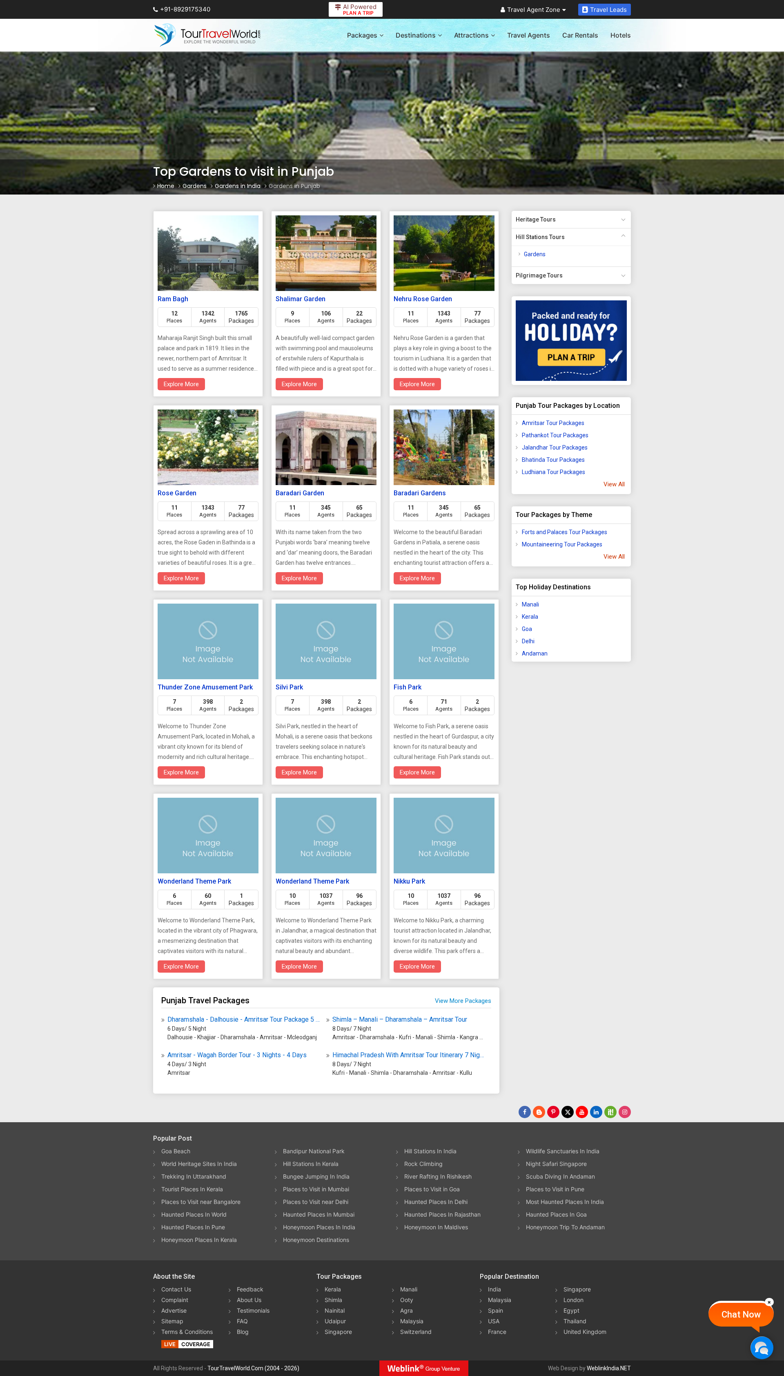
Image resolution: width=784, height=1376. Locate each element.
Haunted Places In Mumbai (318, 1214)
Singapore (338, 1331)
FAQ (242, 1321)
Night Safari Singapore (556, 1163)
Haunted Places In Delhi (436, 1201)
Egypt (571, 1310)
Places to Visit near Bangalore (201, 1201)
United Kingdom (585, 1331)
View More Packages (463, 1001)
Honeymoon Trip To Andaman (565, 1227)
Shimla (333, 1299)
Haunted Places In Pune (193, 1227)
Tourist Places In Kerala (192, 1189)
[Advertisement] (544, 796)
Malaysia (411, 1321)
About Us (249, 1299)
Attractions (471, 35)
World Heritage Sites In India (199, 1163)
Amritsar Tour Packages (553, 423)
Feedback (250, 1289)
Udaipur (335, 1321)
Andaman (535, 653)
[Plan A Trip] (571, 340)
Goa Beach (175, 1151)
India (494, 1289)
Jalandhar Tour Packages (555, 447)
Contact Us (176, 1289)
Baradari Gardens (420, 493)
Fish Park (407, 687)
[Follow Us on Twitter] (567, 1112)
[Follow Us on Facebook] (525, 1112)
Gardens (535, 254)
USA (493, 1321)
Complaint (174, 1299)
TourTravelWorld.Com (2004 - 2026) (253, 1368)
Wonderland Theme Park (194, 881)
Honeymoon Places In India (319, 1227)
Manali (530, 604)
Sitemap (172, 1321)
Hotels (620, 35)
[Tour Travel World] (207, 35)
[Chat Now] (762, 1347)
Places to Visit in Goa (432, 1189)
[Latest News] (539, 1112)
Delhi (528, 641)
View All (614, 484)
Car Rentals (580, 35)
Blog (243, 1331)
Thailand (575, 1321)
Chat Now (741, 1314)
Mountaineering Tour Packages (562, 544)
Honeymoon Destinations (316, 1239)
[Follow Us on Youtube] (582, 1112)
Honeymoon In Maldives (436, 1227)
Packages (362, 35)
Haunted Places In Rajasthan (442, 1214)
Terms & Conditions (187, 1331)
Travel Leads (608, 9)
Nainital (335, 1310)
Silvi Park (289, 687)
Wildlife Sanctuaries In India (562, 1151)
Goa (527, 629)
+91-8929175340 (185, 9)
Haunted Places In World (194, 1214)
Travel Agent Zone (533, 9)
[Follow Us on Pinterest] (553, 1112)
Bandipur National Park (314, 1151)
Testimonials (253, 1310)
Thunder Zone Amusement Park (205, 687)
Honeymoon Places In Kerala (199, 1239)
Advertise (174, 1310)
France (497, 1331)
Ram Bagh (173, 299)
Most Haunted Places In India (565, 1201)
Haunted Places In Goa (556, 1214)
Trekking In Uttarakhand (193, 1176)
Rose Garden (177, 493)
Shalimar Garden (300, 299)
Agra (406, 1310)
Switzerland (416, 1331)
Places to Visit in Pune (555, 1189)
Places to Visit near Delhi (315, 1201)
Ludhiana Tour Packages (553, 472)
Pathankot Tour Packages (555, 435)
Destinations (416, 35)
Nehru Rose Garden (423, 299)
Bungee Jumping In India (316, 1176)
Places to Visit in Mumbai (316, 1189)
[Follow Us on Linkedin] (596, 1112)
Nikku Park (409, 881)
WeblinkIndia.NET (609, 1368)
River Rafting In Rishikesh (438, 1176)
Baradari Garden (300, 493)
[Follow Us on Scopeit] (610, 1112)
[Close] (769, 1302)
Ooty (406, 1299)
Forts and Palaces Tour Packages (564, 532)
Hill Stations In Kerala (311, 1163)
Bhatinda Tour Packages (553, 459)
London (574, 1299)
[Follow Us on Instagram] (625, 1112)
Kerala (530, 616)
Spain (495, 1310)
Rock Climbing (423, 1163)
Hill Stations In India (430, 1151)
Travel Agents (528, 35)
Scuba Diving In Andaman (560, 1176)
